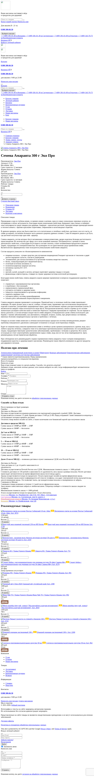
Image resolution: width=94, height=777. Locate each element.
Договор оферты (7, 721)
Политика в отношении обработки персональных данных (23, 725)
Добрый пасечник (18, 705)
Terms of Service (61, 729)
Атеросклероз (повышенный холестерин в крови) (20, 353)
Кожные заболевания (58, 353)
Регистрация (6, 742)
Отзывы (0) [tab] (10, 209)
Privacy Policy (46, 729)
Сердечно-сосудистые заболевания (26, 355)
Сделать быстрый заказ (10, 201)
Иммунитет (44, 353)
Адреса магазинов (25, 701)
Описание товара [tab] (12, 205)
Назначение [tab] (10, 207)
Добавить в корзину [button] (8, 199)
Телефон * (5, 376)
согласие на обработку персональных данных (40, 774)
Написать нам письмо (9, 701)
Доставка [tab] (9, 211)
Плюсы (4, 381)
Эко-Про (17, 161)
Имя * (3, 373)
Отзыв (3, 394)
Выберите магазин (8, 33)
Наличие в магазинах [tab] (14, 213)
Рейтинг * (5, 378)
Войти (3, 371)
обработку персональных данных (45, 398)
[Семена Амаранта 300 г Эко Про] (14, 148)
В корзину (5, 522)
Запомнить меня (10, 747)
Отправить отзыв (8, 396)
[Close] (2, 733)
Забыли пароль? (7, 740)
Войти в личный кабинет (11, 42)
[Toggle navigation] (2, 84)
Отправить (5, 770)
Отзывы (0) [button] (5, 186)
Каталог (4, 62)
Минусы (4, 384)
